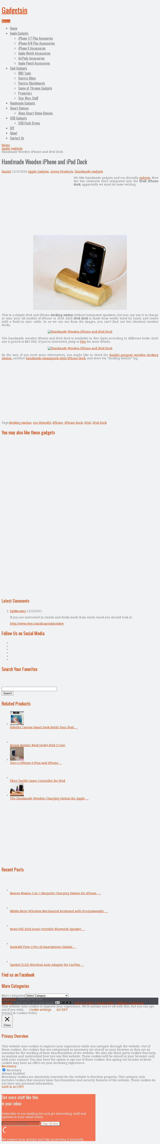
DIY (12, 128)
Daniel (6, 171)
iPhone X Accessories (32, 48)
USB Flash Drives (29, 123)
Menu (6, 21)
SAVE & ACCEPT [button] (13, 1086)
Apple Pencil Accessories (34, 63)
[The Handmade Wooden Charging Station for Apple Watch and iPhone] (17, 795)
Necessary (14, 1070)
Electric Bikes (27, 78)
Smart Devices (19, 108)
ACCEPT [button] (62, 1009)
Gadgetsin (14, 10)
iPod (87, 422)
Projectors (25, 93)
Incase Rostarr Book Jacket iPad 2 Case (37, 745)
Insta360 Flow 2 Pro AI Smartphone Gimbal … (43, 947)
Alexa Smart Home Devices (35, 113)
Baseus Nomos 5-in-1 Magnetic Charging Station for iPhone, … (55, 893)
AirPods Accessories (31, 58)
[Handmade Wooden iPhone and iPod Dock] (80, 308)
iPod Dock (99, 422)
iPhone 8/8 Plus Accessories (36, 43)
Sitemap (7, 1003)
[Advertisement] (37, 205)
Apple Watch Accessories (34, 53)
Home (13, 28)
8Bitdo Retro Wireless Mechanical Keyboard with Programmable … (59, 911)
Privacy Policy (84, 1003)
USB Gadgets (18, 118)
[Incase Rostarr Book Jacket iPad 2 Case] (17, 742)
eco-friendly (42, 422)
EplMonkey (18, 611)
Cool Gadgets (18, 68)
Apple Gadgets (19, 33)
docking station (20, 422)
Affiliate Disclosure (130, 1003)
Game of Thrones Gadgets (35, 88)
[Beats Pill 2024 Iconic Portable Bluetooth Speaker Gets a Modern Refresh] (17, 925)
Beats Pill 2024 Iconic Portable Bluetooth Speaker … (47, 929)
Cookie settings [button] (40, 1009)
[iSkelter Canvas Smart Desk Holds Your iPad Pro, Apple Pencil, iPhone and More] (17, 724)
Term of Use (105, 1003)
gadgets (144, 177)
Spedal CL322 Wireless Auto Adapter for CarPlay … (47, 964)
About (13, 133)
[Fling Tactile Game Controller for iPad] (17, 777)
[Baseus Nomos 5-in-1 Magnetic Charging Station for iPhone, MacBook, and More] (17, 890)
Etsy (83, 341)
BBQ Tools (24, 73)
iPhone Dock (74, 422)
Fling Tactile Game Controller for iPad (37, 780)
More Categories (13, 995)
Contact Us (17, 138)
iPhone (57, 422)
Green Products (61, 171)
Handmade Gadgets (22, 103)
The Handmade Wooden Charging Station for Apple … (49, 798)
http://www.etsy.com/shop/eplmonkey (37, 623)
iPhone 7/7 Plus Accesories (35, 38)
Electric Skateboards (31, 83)
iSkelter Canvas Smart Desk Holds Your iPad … (44, 727)
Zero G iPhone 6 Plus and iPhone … (36, 763)
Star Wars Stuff (28, 98)
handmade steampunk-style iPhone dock (55, 358)
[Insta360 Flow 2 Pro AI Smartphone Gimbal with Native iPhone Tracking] (17, 943)
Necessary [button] (9, 1066)
